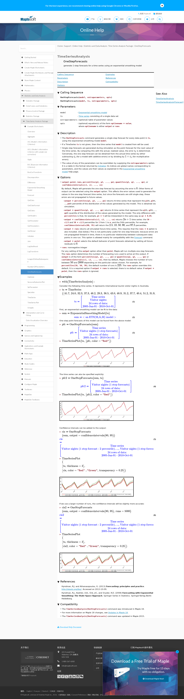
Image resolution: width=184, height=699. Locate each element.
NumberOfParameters (36, 267)
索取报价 (159, 14)
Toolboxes (28, 389)
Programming (30, 325)
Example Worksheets (36, 126)
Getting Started (30, 57)
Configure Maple (31, 384)
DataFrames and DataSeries (36, 106)
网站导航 (95, 695)
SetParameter (33, 287)
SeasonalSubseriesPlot (36, 282)
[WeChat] (81, 676)
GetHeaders (32, 216)
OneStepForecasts (35, 272)
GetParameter (33, 221)
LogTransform (33, 251)
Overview (31, 131)
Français (37, 691)
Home (60, 46)
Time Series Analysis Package (37, 121)
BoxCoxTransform (35, 172)
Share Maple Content (33, 80)
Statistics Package (32, 116)
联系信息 (61, 647)
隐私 (68, 695)
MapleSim (28, 394)
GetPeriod (31, 231)
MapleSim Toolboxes (32, 400)
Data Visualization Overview (37, 320)
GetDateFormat (34, 205)
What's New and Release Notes (36, 62)
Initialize (31, 236)
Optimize (31, 277)
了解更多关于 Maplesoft (28, 675)
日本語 (52, 691)
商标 (89, 695)
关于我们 (25, 647)
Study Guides (30, 364)
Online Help (77, 46)
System (27, 374)
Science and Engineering (33, 336)
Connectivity (29, 341)
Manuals (28, 379)
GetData (31, 200)
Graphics (28, 331)
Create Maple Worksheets (35, 68)
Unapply (31, 308)
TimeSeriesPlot (33, 302)
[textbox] (135, 151)
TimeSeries (32, 297)
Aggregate (31, 137)
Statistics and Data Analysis (35, 96)
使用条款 (62, 695)
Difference (31, 182)
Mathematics (29, 85)
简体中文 (60, 691)
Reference (28, 369)
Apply (30, 159)
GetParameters (33, 226)
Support (67, 46)
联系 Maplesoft (145, 14)
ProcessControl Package (35, 111)
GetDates (31, 210)
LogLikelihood (33, 246)
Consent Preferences (79, 695)
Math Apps (29, 353)
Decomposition (33, 177)
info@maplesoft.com (69, 666)
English (29, 691)
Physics (27, 90)
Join (29, 241)
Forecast (31, 195)
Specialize (31, 292)
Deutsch (45, 691)
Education (28, 359)
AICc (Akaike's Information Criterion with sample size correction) (38, 151)
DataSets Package (32, 101)
